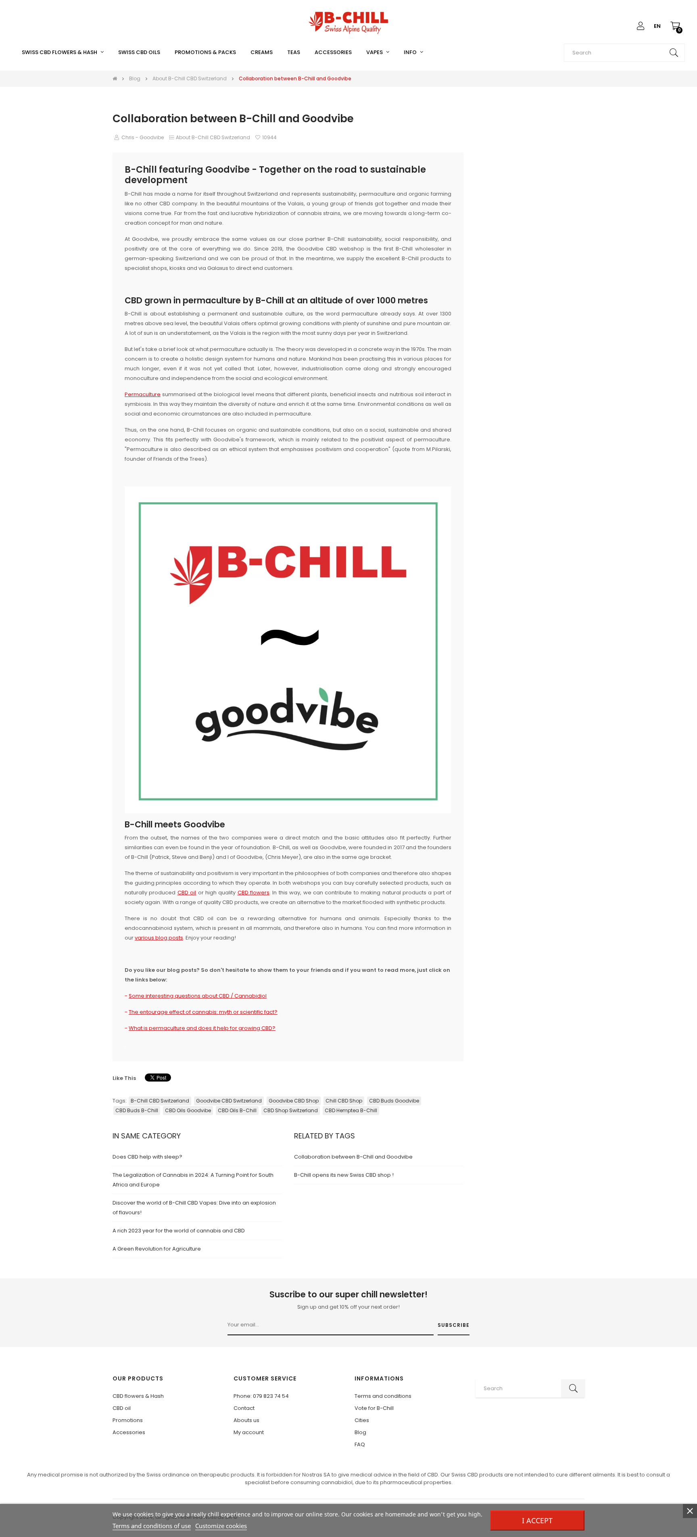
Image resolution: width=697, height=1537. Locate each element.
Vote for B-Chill (374, 1408)
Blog (360, 1432)
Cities (362, 1420)
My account (249, 1432)
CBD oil (122, 1408)
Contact (244, 1408)
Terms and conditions (383, 1396)
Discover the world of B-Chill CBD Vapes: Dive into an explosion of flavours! (194, 1207)
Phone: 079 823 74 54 (261, 1396)
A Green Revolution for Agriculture (157, 1249)
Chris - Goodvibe (142, 137)
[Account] (640, 26)
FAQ (360, 1444)
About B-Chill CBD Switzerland (213, 137)
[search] (674, 53)
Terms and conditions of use (152, 1526)
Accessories (129, 1432)
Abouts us (246, 1420)
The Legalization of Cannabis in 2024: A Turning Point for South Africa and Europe (193, 1179)
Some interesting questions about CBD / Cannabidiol (198, 996)
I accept (537, 1520)
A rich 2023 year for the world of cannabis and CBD (179, 1230)
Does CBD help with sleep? (147, 1157)
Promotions (128, 1420)
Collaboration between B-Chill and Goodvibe (353, 1157)
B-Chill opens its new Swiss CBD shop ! (344, 1175)
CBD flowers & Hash (138, 1396)
